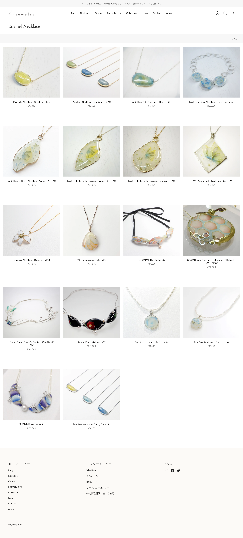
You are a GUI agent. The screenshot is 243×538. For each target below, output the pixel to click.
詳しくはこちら (155, 4)
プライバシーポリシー (98, 487)
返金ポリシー (93, 476)
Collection (13, 492)
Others (11, 481)
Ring (10, 470)
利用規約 (91, 470)
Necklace (13, 475)
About (11, 509)
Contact (12, 503)
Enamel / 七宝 (15, 486)
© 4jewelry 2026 (15, 524)
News (11, 498)
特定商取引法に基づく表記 (100, 493)
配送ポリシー (93, 482)
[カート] (233, 13)
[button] (73, 13)
